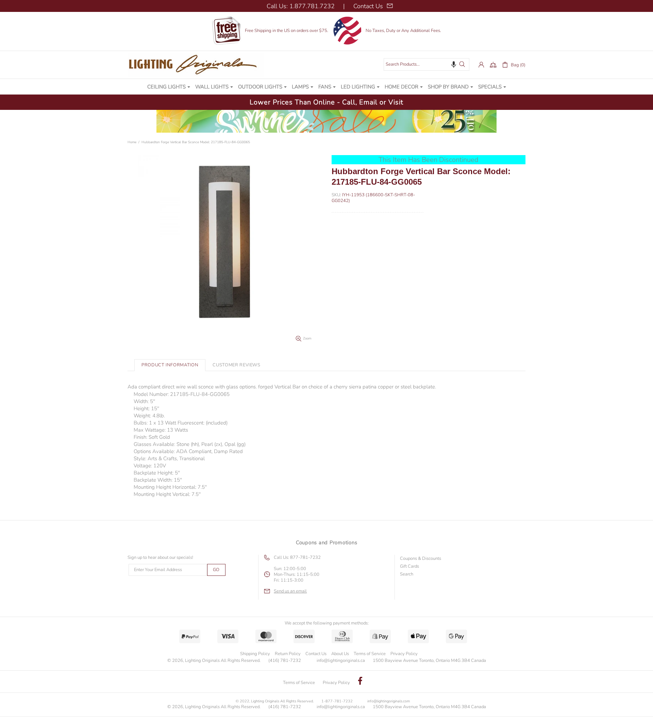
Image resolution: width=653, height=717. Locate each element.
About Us (340, 654)
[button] (453, 64)
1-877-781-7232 (337, 701)
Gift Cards (409, 566)
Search (406, 574)
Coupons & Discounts (420, 559)
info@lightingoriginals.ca (341, 661)
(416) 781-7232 (284, 661)
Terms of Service (370, 654)
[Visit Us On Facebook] (360, 681)
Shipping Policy (255, 654)
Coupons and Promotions (326, 542)
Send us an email (290, 591)
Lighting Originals (196, 65)
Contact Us (315, 654)
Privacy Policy (404, 654)
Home (132, 142)
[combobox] (426, 64)
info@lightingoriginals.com (388, 701)
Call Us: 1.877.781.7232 (301, 6)
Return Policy (288, 654)
